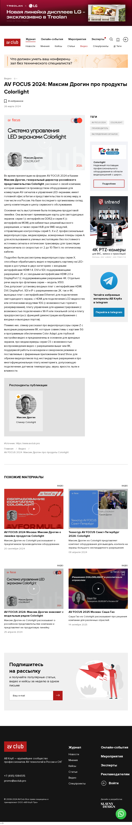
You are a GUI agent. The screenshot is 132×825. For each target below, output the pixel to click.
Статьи (71, 46)
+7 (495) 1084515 (14, 776)
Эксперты (97, 39)
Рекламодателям (115, 774)
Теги (119, 46)
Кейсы (58, 46)
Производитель (100, 128)
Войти (114, 783)
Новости (30, 46)
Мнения (45, 46)
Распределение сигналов (105, 134)
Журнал (31, 39)
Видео (84, 46)
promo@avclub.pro (15, 781)
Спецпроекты (100, 46)
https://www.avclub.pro (28, 443)
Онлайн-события (52, 39)
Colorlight (116, 122)
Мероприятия (77, 39)
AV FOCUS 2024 (99, 122)
